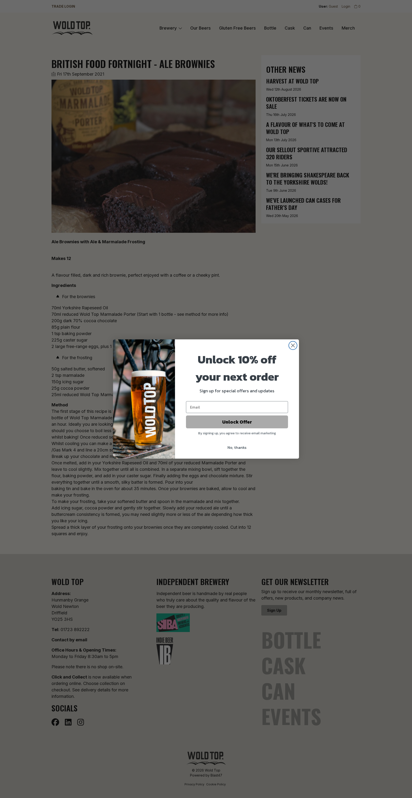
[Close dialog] (293, 345)
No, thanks (237, 447)
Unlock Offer (237, 421)
